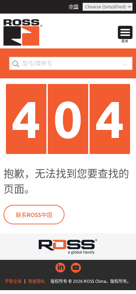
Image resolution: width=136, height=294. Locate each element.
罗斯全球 (13, 281)
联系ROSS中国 (34, 215)
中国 (73, 6)
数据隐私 (36, 281)
